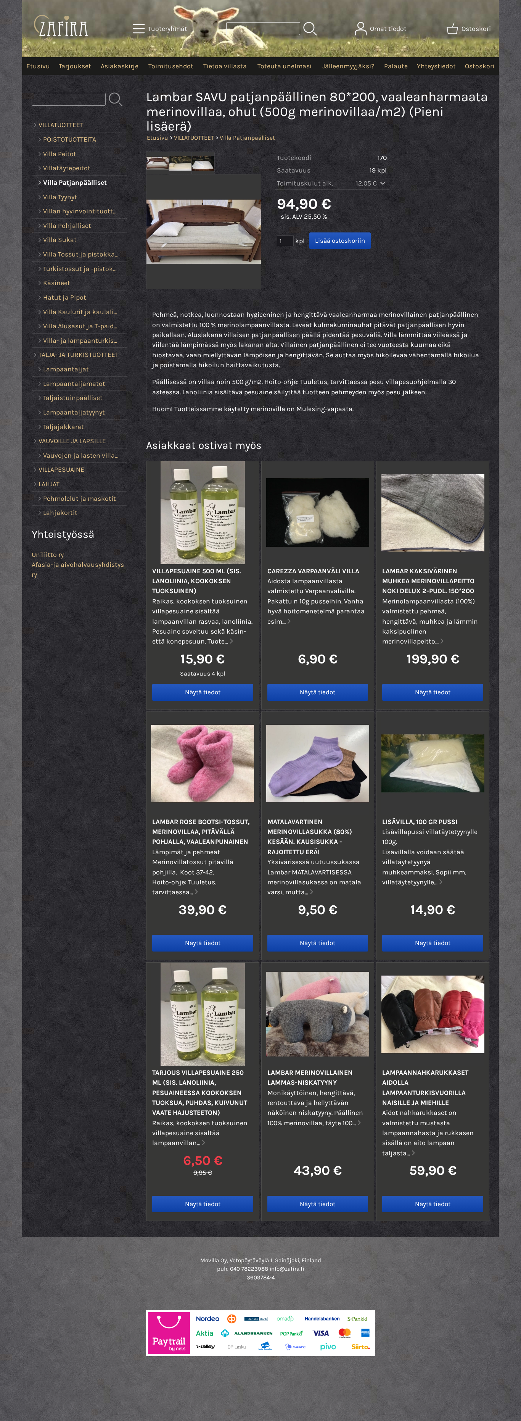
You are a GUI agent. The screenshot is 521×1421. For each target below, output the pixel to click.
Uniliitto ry (48, 554)
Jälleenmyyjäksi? (348, 66)
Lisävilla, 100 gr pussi (419, 822)
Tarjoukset (75, 66)
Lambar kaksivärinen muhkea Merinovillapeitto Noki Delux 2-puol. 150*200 (428, 581)
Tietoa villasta (225, 66)
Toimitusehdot (170, 66)
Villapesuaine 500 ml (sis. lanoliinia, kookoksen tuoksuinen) (196, 581)
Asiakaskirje (119, 66)
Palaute (396, 66)
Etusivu (38, 66)
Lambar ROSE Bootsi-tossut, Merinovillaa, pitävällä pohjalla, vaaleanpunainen (200, 832)
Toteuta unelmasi (284, 66)
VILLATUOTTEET (194, 137)
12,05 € (367, 183)
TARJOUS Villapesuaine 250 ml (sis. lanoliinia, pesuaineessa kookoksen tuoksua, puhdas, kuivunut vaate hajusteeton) (199, 1093)
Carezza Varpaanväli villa (313, 571)
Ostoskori (479, 66)
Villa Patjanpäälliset (247, 137)
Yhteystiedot (436, 66)
